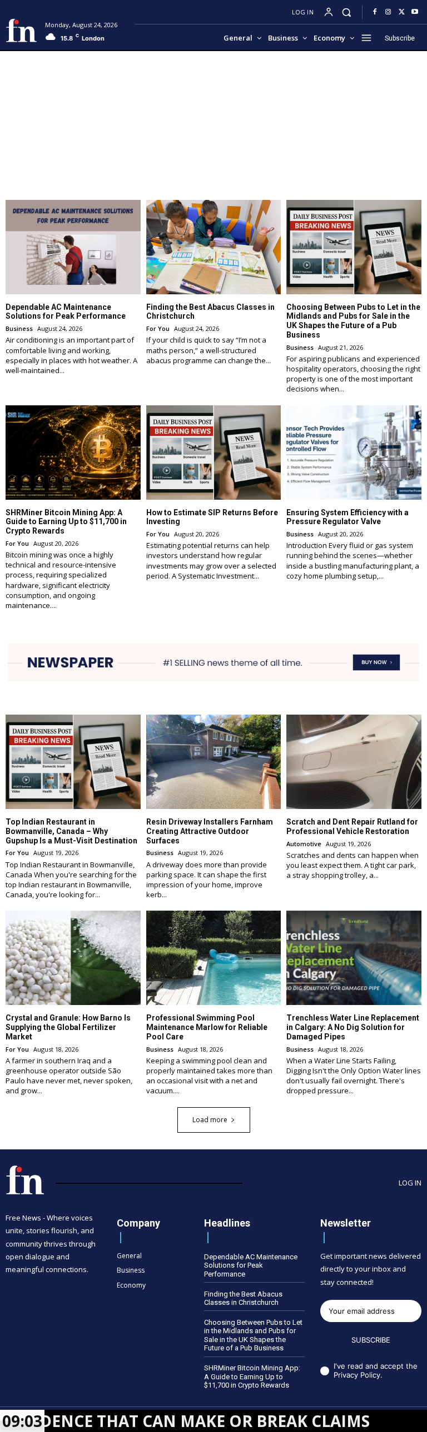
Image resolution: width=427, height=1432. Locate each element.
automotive (303, 843)
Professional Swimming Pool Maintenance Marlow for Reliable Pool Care (206, 1027)
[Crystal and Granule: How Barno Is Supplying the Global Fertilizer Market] (73, 958)
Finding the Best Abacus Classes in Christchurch (210, 312)
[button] (347, 12)
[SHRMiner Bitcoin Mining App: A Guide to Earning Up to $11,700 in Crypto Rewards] (73, 452)
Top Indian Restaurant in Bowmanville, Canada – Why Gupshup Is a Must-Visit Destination (71, 831)
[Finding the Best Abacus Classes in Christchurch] (213, 247)
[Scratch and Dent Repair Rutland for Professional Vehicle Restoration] (353, 762)
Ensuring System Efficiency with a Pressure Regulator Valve (347, 517)
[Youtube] (414, 12)
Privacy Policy (357, 1374)
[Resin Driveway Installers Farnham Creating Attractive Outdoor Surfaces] (213, 762)
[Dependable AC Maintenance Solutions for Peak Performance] (73, 247)
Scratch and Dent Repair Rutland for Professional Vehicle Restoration (352, 826)
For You (158, 328)
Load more (209, 1119)
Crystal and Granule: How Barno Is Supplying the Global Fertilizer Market (68, 1027)
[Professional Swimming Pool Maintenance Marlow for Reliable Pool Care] (213, 958)
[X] (401, 12)
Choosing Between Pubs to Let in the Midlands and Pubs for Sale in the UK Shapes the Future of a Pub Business (353, 321)
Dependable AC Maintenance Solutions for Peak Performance (66, 312)
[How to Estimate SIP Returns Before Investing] (213, 452)
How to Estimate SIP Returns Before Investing (212, 517)
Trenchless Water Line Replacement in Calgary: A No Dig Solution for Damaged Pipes (352, 1027)
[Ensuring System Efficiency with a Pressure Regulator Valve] (353, 452)
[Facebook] (374, 12)
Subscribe (370, 1339)
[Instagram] (388, 12)
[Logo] (21, 30)
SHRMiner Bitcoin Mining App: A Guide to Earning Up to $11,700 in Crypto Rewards (66, 522)
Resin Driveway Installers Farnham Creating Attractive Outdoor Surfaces (209, 831)
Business (19, 328)
